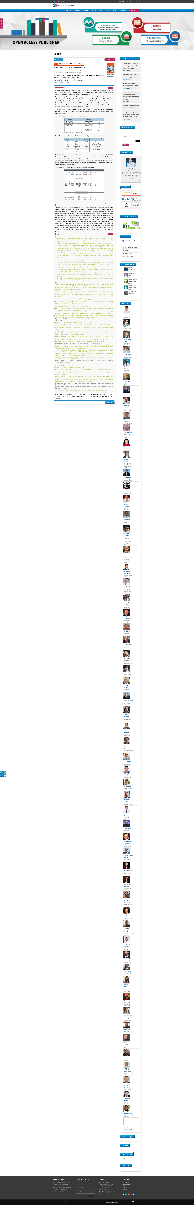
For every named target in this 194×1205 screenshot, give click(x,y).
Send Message (91, 1195)
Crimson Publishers (124, 1201)
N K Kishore (127, 519)
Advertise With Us (129, 256)
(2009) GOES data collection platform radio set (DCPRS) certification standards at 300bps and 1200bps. (80, 390)
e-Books (101, 10)
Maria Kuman (127, 631)
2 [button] (125, 208)
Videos (108, 10)
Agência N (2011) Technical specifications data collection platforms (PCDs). (73, 322)
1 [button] (122, 208)
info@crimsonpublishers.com (107, 1191)
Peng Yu (126, 490)
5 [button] (126, 210)
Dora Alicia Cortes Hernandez (127, 986)
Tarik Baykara (127, 381)
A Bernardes (127, 1126)
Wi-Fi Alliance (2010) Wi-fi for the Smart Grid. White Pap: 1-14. (70, 367)
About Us (68, 10)
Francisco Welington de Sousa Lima (127, 930)
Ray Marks (126, 446)
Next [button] (142, 169)
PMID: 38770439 (126, 88)
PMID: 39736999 (126, 70)
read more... (60, 1191)
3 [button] (127, 208)
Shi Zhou (126, 419)
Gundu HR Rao (127, 828)
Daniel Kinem (127, 1000)
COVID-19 (135, 10)
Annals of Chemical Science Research (131, 175)
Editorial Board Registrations (131, 241)
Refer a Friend (128, 253)
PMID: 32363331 (126, 119)
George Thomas (128, 870)
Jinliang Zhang (128, 774)
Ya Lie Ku (126, 326)
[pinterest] (130, 1)
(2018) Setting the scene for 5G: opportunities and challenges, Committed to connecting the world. (79, 341)
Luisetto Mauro (128, 672)
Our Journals (126, 1182)
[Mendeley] (140, 1)
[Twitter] (132, 1)
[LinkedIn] (136, 1)
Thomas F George (131, 169)
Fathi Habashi (127, 971)
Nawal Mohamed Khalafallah (127, 504)
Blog (123, 1)
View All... (138, 210)
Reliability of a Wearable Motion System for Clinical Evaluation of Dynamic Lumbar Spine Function (130, 76)
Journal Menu (110, 59)
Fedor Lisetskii (127, 959)
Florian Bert (127, 944)
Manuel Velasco (128, 644)
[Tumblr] (134, 1)
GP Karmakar (127, 841)
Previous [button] (120, 169)
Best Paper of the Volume (130, 247)
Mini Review (58, 59)
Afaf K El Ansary (128, 1113)
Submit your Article (129, 244)
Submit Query (110, 402)
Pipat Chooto (127, 477)
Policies (115, 10)
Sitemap (126, 1)
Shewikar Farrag (128, 432)
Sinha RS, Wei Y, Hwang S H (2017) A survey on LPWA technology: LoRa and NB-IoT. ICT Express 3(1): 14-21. (81, 339)
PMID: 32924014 (126, 109)
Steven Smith (127, 394)
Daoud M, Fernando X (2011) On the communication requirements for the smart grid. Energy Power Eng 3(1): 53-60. (84, 345)
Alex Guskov (127, 1069)
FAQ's (120, 1)
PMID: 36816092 (126, 79)
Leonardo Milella (128, 700)
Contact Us (123, 10)
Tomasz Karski (127, 354)
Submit (125, 144)
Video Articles (126, 1186)
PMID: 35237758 (126, 101)
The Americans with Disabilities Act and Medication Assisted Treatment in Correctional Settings (131, 85)
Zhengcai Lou (127, 314)
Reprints (94, 10)
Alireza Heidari (128, 1057)
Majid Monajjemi (128, 658)
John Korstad (127, 761)
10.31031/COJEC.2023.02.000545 (63, 82)
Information (77, 10)
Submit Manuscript (127, 1184)
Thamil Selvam (128, 367)
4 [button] (129, 208)
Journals (86, 10)
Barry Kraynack (128, 1029)
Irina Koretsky (127, 786)
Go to (110, 87)
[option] (131, 169)
